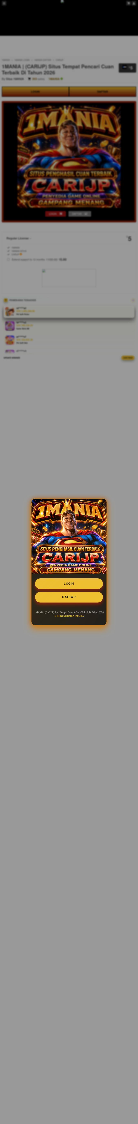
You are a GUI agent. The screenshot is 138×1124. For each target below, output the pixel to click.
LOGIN (69, 583)
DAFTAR (69, 597)
